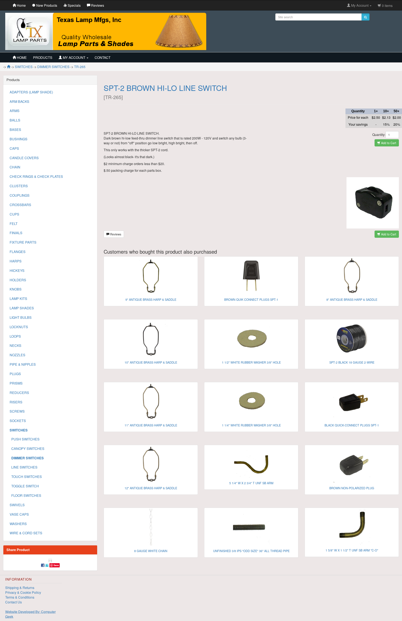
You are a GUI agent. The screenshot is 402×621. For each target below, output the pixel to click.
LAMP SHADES (22, 308)
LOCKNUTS (19, 326)
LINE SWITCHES (23, 467)
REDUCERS (19, 392)
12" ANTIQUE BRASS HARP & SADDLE (151, 488)
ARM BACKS (19, 101)
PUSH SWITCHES (25, 439)
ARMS (14, 110)
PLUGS (15, 373)
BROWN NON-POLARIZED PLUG (351, 488)
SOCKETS (18, 420)
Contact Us (13, 602)
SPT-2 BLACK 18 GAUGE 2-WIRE (351, 362)
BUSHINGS (18, 139)
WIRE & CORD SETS (26, 533)
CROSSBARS (20, 204)
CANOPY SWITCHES (27, 448)
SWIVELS (17, 504)
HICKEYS (17, 270)
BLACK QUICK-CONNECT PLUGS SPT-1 (352, 425)
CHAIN (15, 167)
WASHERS (18, 523)
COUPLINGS (20, 195)
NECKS (15, 345)
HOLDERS (18, 280)
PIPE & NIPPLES (23, 364)
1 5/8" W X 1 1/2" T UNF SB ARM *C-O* (352, 550)
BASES (15, 129)
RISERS (16, 402)
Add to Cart (388, 143)
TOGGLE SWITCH (24, 486)
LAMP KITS (18, 298)
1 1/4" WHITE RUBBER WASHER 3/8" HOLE (251, 425)
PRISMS (16, 383)
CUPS (14, 214)
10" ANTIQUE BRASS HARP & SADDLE (151, 362)
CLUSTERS (19, 185)
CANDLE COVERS (24, 157)
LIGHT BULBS (21, 317)
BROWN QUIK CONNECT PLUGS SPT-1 (251, 299)
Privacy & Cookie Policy (23, 592)
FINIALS (16, 232)
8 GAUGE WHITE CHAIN (150, 551)
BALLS (15, 120)
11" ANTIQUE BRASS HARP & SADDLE (151, 425)
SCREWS (17, 411)
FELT (14, 223)
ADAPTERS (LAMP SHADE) (31, 92)
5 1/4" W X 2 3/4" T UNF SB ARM (251, 483)
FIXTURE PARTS (23, 242)
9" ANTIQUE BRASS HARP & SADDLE (150, 299)
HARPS (16, 261)
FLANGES (18, 251)
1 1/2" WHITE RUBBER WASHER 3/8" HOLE (251, 362)
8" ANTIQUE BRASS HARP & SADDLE (351, 299)
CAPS (14, 148)
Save (56, 565)
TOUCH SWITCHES (26, 476)
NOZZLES (17, 354)
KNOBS (16, 289)
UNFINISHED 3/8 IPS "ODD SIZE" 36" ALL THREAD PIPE (251, 551)
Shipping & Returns (19, 587)
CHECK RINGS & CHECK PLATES (36, 176)
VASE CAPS (19, 514)
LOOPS (15, 336)
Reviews (115, 234)
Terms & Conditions (19, 597)
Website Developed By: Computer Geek (30, 614)
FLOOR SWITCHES (25, 495)
